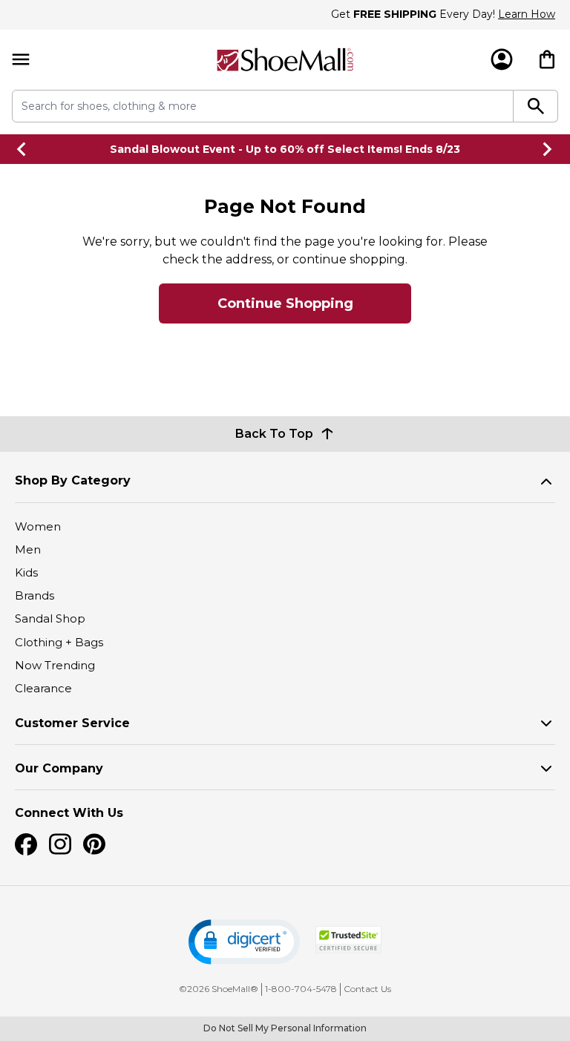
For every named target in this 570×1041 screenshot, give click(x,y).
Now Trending (55, 665)
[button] (244, 942)
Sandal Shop (50, 618)
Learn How (526, 14)
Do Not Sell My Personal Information (285, 1028)
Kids (26, 572)
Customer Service (72, 723)
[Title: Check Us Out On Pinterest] (94, 844)
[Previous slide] (22, 149)
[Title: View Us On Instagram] (60, 844)
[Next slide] (547, 149)
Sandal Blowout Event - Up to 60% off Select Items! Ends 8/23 (285, 149)
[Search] (536, 106)
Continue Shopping (285, 303)
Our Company (59, 768)
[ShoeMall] (285, 60)
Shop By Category (73, 480)
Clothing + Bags (59, 642)
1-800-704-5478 (301, 988)
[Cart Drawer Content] (547, 59)
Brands (34, 595)
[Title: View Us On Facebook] (26, 844)
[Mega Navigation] (21, 60)
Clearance (43, 688)
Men (28, 549)
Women (38, 526)
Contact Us (367, 988)
